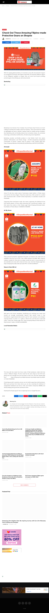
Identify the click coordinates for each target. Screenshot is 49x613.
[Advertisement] (24, 17)
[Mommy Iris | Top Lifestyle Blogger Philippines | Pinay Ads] (24, 2)
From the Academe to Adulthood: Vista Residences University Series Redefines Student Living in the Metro (12, 477)
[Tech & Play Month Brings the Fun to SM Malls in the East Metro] (13, 421)
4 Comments (35, 38)
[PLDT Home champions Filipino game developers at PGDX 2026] (36, 468)
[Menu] (3, 2)
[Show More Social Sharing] (31, 42)
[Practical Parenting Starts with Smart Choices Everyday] (36, 446)
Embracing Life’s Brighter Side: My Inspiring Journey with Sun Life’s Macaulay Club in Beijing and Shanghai (24, 521)
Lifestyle (4, 29)
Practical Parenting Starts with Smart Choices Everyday (34, 454)
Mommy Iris (8, 38)
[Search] (45, 2)
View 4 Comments (24, 485)
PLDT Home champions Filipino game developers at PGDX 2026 (34, 476)
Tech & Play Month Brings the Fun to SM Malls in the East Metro (12, 429)
